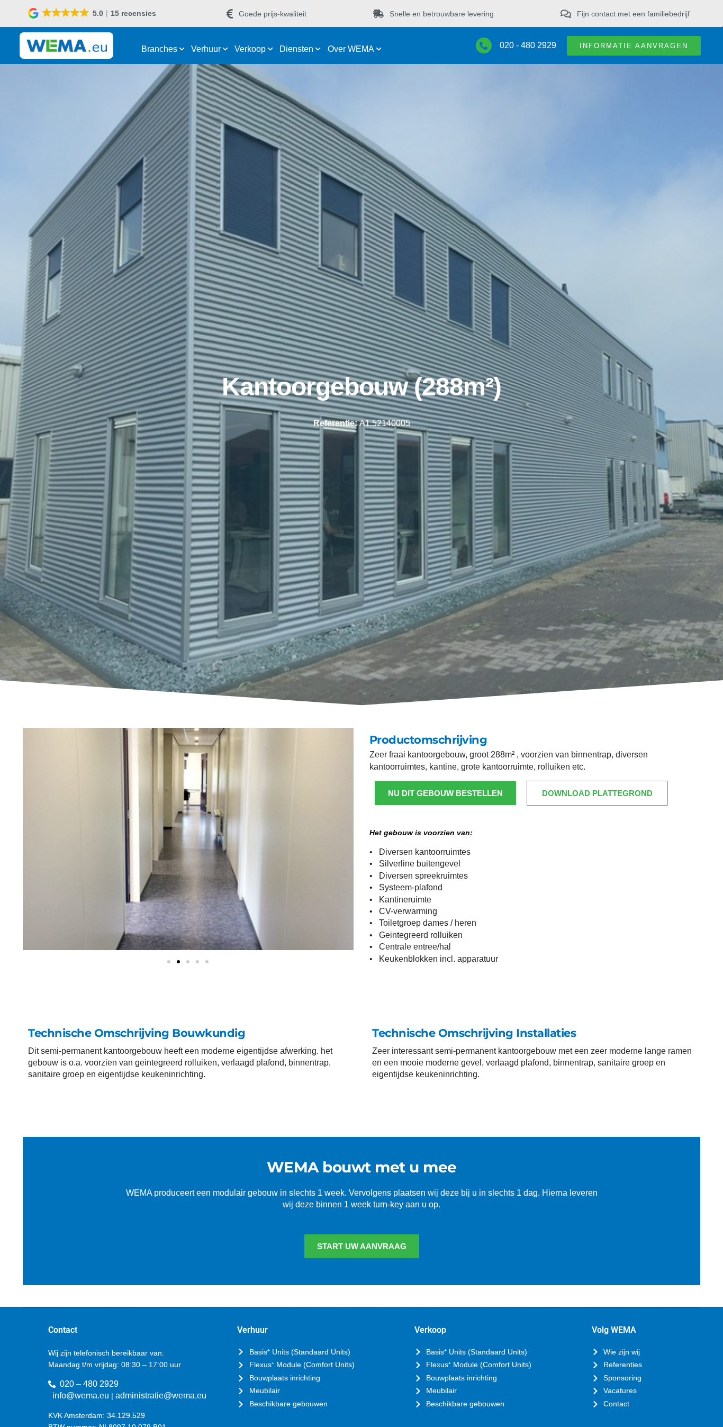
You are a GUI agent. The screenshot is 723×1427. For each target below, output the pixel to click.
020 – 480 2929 (89, 1383)
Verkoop (250, 48)
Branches (159, 48)
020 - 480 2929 (528, 45)
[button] (93, 13)
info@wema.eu (80, 1395)
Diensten (296, 48)
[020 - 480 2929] (484, 45)
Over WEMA (351, 48)
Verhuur (206, 48)
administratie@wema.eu (160, 1395)
